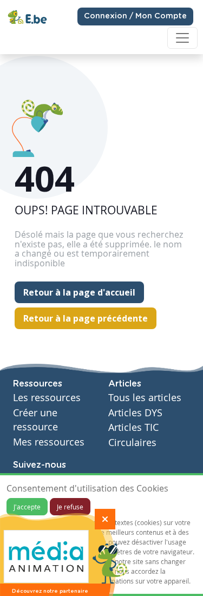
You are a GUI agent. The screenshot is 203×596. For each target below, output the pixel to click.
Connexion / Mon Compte (135, 16)
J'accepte (27, 506)
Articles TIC (133, 427)
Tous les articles (144, 397)
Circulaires (132, 442)
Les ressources (47, 397)
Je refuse (70, 506)
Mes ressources (48, 442)
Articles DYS (135, 413)
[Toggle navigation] (182, 38)
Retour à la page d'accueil (79, 292)
